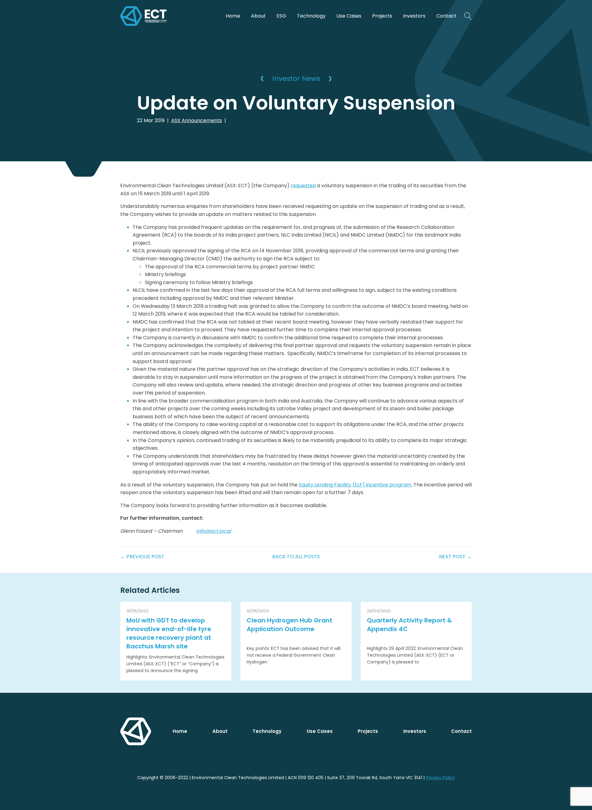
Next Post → (455, 556)
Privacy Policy (440, 778)
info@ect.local (213, 531)
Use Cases (348, 15)
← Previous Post (142, 556)
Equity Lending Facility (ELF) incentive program (355, 484)
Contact (446, 15)
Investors (414, 15)
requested (303, 185)
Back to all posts (296, 556)
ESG (281, 15)
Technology (311, 15)
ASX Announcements (196, 120)
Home (233, 15)
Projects (382, 15)
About (258, 15)
